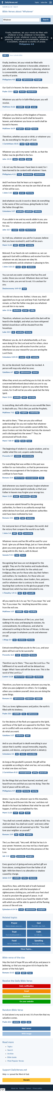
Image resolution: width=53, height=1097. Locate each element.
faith (27, 107)
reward (14, 230)
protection (20, 856)
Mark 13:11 (7, 397)
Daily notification (26, 986)
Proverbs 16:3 (8, 655)
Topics (37, 2)
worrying (32, 397)
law (24, 267)
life (27, 144)
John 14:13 (6, 159)
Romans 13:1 (7, 518)
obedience (31, 267)
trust (19, 174)
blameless (33, 878)
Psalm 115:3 (7, 92)
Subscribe (44, 2)
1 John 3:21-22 (8, 267)
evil (26, 612)
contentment (39, 174)
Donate (26, 1080)
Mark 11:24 (7, 245)
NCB (4, 55)
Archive (10, 1054)
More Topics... (26, 949)
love (23, 714)
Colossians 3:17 (8, 211)
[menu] (50, 3)
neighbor (24, 413)
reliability (20, 107)
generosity (43, 773)
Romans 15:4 (7, 478)
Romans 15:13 (8, 973)
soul (28, 1022)
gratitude (29, 211)
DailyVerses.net (7, 7)
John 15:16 (6, 310)
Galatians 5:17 (8, 736)
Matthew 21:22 (8, 107)
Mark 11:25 (7, 496)
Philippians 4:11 (9, 174)
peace (19, 791)
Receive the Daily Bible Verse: (17, 981)
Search (15, 7)
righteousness (27, 80)
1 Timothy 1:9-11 (9, 593)
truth (18, 80)
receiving (30, 245)
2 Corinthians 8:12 (10, 773)
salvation (16, 1022)
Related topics (9, 917)
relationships (34, 413)
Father (22, 159)
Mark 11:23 (7, 813)
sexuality (31, 593)
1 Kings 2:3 (6, 640)
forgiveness (25, 496)
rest (23, 1022)
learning (34, 791)
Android (26, 996)
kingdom (20, 129)
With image (26, 1034)
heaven (22, 92)
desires (23, 754)
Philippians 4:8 (8, 80)
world (28, 129)
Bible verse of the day (13, 958)
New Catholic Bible (16, 55)
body (23, 441)
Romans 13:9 (7, 835)
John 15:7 (6, 230)
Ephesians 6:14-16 (9, 909)
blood (23, 555)
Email (26, 991)
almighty (30, 856)
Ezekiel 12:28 (7, 677)
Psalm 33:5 (6, 714)
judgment (29, 698)
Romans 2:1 (7, 699)
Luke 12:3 (6, 332)
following (38, 211)
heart (29, 441)
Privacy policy (37, 1088)
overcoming (28, 533)
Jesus (15, 159)
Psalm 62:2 (6, 1022)
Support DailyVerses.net (14, 1070)
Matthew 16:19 (8, 129)
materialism (32, 754)
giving (35, 773)
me (8, 1074)
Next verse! (26, 1029)
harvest (35, 372)
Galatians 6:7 (7, 372)
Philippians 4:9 (8, 791)
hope (41, 478)
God (15, 92)
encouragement (31, 478)
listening (30, 193)
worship (34, 144)
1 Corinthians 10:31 (10, 144)
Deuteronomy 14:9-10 (11, 289)
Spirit (24, 397)
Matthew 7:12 (8, 413)
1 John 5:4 (6, 533)
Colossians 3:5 (8, 754)
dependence (31, 92)
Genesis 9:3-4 (7, 555)
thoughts (38, 80)
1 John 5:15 (7, 193)
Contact (28, 1088)
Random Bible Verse (12, 1010)
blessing (31, 640)
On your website (27, 1002)
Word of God (30, 230)
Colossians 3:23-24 (10, 357)
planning (25, 655)
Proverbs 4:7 (7, 456)
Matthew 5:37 (8, 612)
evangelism (41, 909)
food (22, 144)
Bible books (12, 1057)
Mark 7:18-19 (7, 441)
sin (13, 332)
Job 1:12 (5, 856)
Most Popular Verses (15, 1061)
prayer (34, 107)
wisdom (17, 456)
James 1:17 (6, 878)
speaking (20, 211)
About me (14, 1088)
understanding (28, 456)
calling (32, 310)
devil (13, 856)
